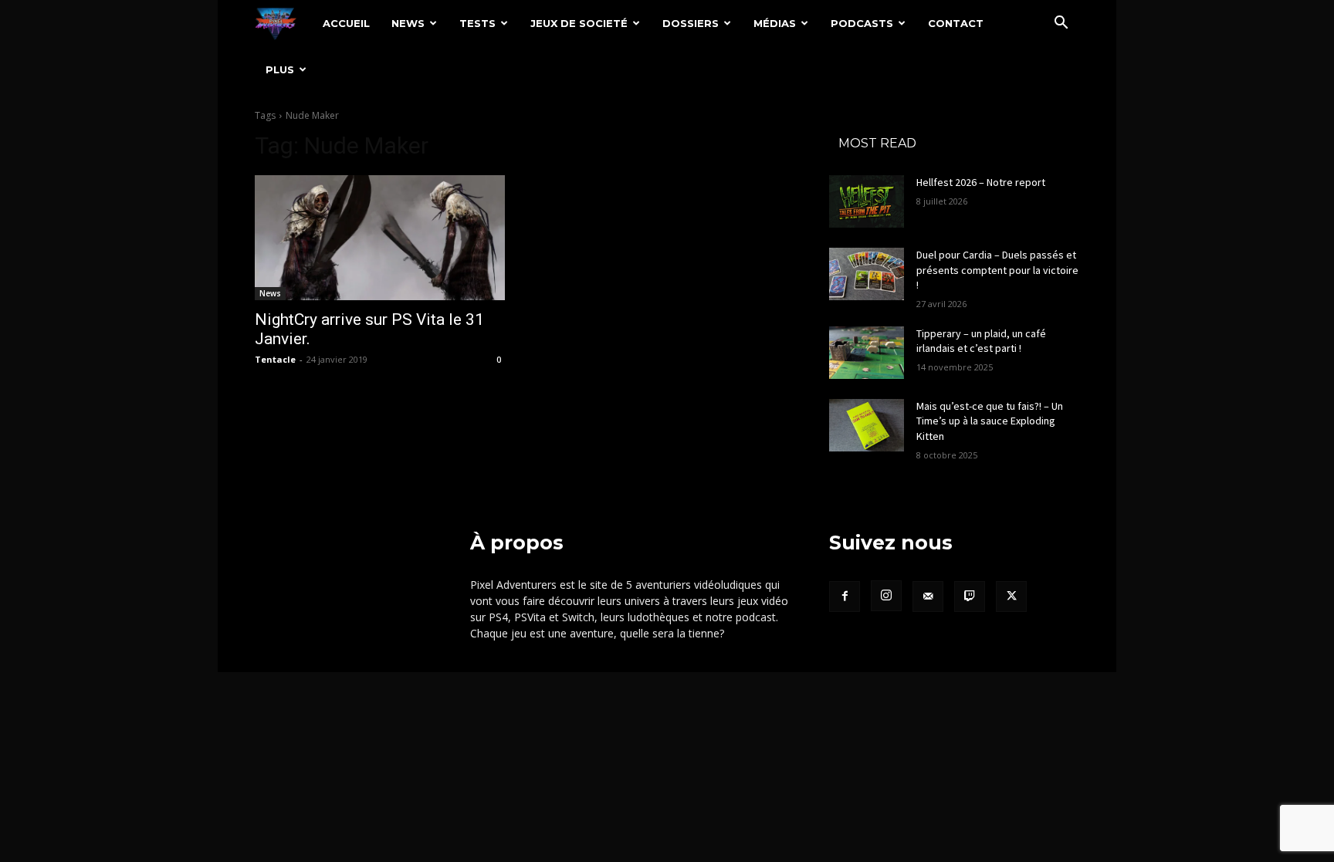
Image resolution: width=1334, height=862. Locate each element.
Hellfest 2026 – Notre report (980, 182)
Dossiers (690, 23)
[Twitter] (1011, 596)
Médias (774, 23)
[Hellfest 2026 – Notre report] (866, 201)
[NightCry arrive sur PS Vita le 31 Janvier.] (380, 237)
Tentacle (275, 359)
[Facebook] (844, 596)
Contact (956, 23)
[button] (1060, 24)
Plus (280, 69)
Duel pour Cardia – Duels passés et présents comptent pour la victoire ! (997, 270)
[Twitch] (969, 596)
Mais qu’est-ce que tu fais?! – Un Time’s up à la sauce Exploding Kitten (989, 421)
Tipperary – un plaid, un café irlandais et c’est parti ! (981, 341)
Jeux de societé (579, 23)
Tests (477, 23)
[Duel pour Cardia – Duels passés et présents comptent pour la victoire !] (866, 274)
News (408, 23)
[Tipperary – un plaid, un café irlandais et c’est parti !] (866, 352)
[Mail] (927, 596)
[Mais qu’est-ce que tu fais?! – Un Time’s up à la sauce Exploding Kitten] (866, 425)
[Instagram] (886, 595)
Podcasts (862, 23)
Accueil (346, 23)
